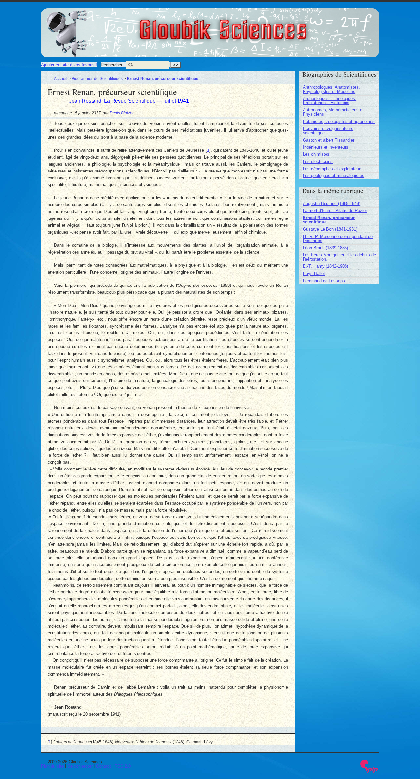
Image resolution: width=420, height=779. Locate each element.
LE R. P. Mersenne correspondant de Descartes (338, 238)
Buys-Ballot (314, 273)
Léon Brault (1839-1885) (325, 247)
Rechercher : (113, 64)
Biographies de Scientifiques (97, 78)
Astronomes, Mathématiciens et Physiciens (333, 112)
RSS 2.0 (123, 766)
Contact (103, 766)
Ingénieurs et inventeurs (325, 147)
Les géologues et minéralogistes (333, 175)
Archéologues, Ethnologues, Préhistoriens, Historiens (329, 100)
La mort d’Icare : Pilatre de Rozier (335, 210)
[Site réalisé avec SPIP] (369, 771)
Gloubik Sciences (260, 26)
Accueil (60, 78)
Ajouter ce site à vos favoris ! (69, 64)
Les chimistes (316, 154)
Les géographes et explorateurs (333, 168)
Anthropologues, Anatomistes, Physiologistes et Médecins (331, 89)
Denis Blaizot (121, 113)
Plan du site (52, 766)
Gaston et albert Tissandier (328, 140)
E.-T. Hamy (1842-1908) (325, 266)
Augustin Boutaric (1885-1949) (331, 203)
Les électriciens (318, 161)
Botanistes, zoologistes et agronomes (339, 121)
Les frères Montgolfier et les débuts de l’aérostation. (339, 257)
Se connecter (80, 766)
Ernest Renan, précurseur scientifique (329, 219)
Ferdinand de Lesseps (324, 280)
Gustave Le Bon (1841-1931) (330, 229)
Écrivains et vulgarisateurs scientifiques (328, 130)
